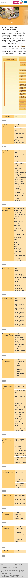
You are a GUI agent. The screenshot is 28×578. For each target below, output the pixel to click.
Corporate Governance (10, 27)
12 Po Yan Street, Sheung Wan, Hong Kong (9, 567)
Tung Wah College (21, 46)
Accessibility (23, 576)
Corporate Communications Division (18, 570)
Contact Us (17, 576)
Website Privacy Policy (12, 573)
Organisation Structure (10, 29)
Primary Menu (25, 2)
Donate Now (16, 2)
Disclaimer (18, 575)
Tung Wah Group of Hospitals (4, 3)
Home (2, 575)
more (4, 126)
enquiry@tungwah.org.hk (17, 571)
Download (12, 576)
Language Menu (21, 2)
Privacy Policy (12, 575)
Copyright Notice (5, 576)
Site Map (6, 575)
